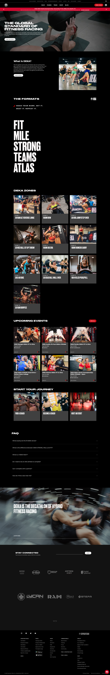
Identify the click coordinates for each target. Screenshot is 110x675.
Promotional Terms (81, 668)
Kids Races (23, 644)
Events (51, 652)
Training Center (38, 640)
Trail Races (23, 640)
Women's (52, 642)
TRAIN (36, 638)
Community (63, 648)
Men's (51, 640)
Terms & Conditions (95, 673)
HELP (78, 656)
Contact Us (79, 658)
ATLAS (24, 168)
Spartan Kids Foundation (82, 644)
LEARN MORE (17, 535)
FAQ (78, 660)
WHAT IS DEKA (18, 75)
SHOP (51, 638)
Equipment (52, 646)
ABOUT (79, 638)
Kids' (51, 644)
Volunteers (23, 646)
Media (78, 646)
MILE (21, 136)
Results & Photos (24, 648)
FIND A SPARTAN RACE (66, 652)
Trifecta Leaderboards (25, 650)
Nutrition (52, 648)
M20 (68, 1)
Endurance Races (24, 642)
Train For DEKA (38, 644)
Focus (62, 644)
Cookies (104, 673)
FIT (19, 125)
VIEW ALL (92, 321)
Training (63, 642)
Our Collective (80, 642)
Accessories (52, 650)
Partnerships (80, 650)
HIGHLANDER (73, 1)
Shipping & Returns (81, 664)
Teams (25, 157)
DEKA (46, 1)
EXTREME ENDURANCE (52, 1)
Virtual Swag (80, 652)
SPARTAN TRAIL (40, 1)
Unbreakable (64, 638)
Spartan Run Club (39, 646)
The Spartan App (39, 648)
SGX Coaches (53, 657)
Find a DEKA (64, 655)
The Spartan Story (81, 640)
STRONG (27, 146)
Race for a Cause (24, 652)
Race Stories (64, 640)
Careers (79, 648)
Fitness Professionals (40, 642)
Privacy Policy (86, 673)
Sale (51, 655)
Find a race (99, 5)
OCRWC (60, 1)
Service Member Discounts (83, 666)
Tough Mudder (32, 1)
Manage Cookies (81, 662)
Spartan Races (25, 638)
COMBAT (79, 1)
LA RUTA (65, 1)
